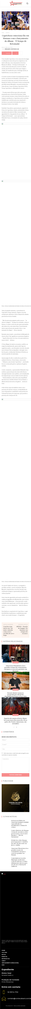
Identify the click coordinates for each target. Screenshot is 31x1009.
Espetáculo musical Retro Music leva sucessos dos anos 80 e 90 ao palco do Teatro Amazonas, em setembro (15, 720)
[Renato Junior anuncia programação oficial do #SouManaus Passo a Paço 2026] (15, 681)
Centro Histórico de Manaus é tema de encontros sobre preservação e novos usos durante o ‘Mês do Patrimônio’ (20, 834)
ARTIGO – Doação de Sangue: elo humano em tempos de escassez (22, 630)
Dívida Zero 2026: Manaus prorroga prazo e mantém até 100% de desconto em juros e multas (19, 842)
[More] (20, 53)
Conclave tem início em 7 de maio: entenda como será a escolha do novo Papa (8, 631)
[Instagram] (5, 945)
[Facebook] (2, 945)
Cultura (7, 32)
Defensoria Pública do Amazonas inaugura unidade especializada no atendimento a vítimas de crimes (20, 824)
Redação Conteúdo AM (12, 49)
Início (3, 32)
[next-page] (17, 727)
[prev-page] (14, 727)
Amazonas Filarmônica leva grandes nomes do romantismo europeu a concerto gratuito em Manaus (15, 668)
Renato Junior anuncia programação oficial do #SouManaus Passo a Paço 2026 (16, 694)
